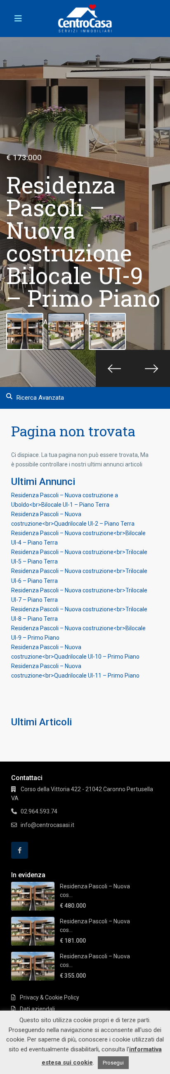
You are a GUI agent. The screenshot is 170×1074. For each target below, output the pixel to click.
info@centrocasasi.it (47, 825)
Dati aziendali (37, 1009)
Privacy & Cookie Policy (49, 997)
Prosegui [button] (113, 1063)
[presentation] (114, 368)
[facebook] (19, 850)
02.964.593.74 (39, 811)
